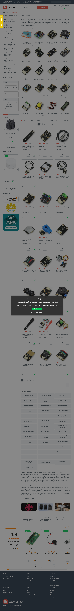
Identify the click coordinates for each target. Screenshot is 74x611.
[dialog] (37, 305)
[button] (37, 313)
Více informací (54, 305)
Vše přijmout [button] (37, 309)
